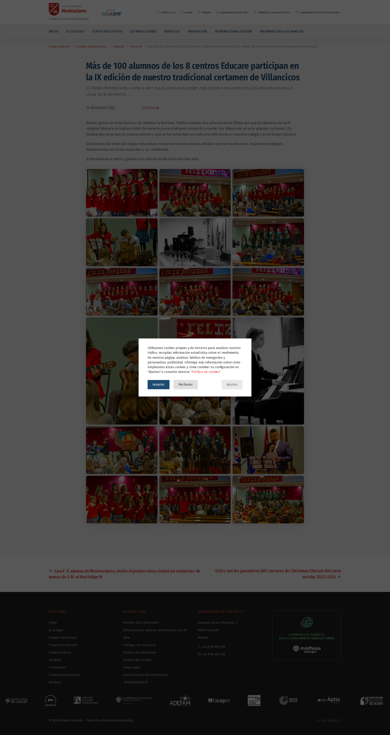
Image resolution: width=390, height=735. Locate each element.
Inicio (53, 31)
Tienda (206, 12)
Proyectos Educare (63, 645)
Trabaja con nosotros (273, 12)
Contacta (167, 12)
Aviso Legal (131, 667)
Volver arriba (327, 720)
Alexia (188, 12)
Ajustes (232, 384)
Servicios (172, 31)
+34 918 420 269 (213, 647)
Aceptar (159, 384)
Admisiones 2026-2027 (233, 12)
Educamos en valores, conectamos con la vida (155, 634)
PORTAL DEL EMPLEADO (141, 623)
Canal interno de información (146, 675)
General (152, 108)
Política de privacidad (139, 652)
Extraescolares (143, 31)
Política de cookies (137, 660)
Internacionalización (233, 31)
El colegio (75, 31)
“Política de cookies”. (205, 372)
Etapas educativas (107, 31)
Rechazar (186, 384)
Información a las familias (281, 31)
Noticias (55, 682)
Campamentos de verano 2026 (319, 12)
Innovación (197, 31)
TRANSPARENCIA (135, 682)
